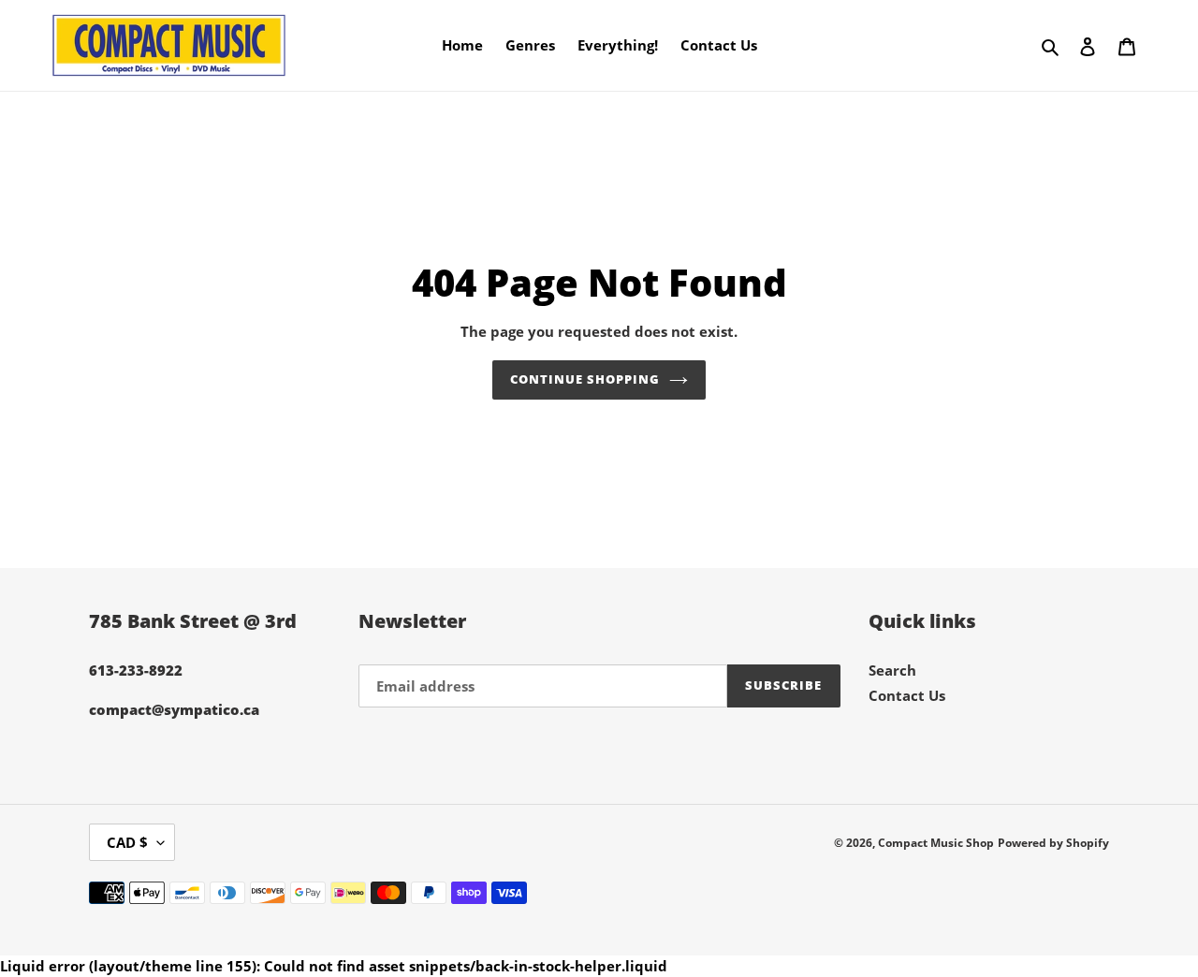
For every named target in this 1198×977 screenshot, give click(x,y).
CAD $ (127, 842)
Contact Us (907, 695)
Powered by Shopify (1053, 843)
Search (892, 670)
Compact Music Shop (936, 843)
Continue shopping (585, 379)
